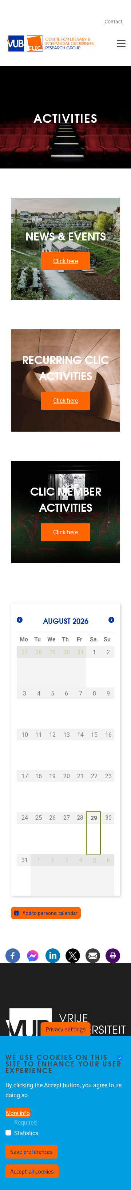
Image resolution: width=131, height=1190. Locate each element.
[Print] (113, 955)
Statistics (26, 1133)
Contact (113, 22)
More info (18, 1112)
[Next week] (111, 620)
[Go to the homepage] (50, 43)
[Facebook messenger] (32, 955)
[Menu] (121, 43)
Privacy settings (65, 1029)
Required (25, 1122)
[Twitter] (73, 955)
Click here (65, 261)
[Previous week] (20, 620)
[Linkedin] (52, 955)
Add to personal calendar (49, 913)
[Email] (93, 955)
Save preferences (31, 1151)
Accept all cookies (32, 1171)
